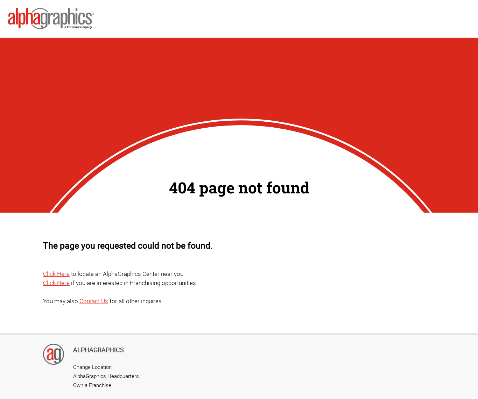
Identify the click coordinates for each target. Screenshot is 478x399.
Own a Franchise (92, 385)
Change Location (92, 366)
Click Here (56, 274)
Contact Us (93, 301)
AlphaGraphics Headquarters (106, 375)
